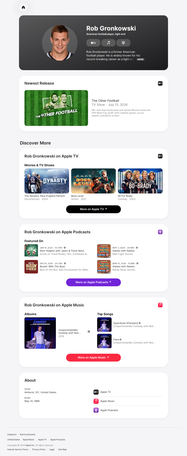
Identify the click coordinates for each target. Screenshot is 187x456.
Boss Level (77, 195)
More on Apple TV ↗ (93, 209)
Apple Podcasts (57, 440)
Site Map (62, 450)
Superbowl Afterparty (125, 323)
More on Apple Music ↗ (93, 357)
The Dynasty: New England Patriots (44, 195)
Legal (51, 450)
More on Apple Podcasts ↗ (93, 282)
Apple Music (28, 440)
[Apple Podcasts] (123, 42)
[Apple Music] (108, 42)
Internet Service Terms (17, 450)
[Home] (23, 7)
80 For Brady (125, 195)
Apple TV (42, 440)
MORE (141, 59)
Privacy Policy (38, 450)
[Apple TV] (93, 42)
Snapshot (11, 434)
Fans (116, 339)
